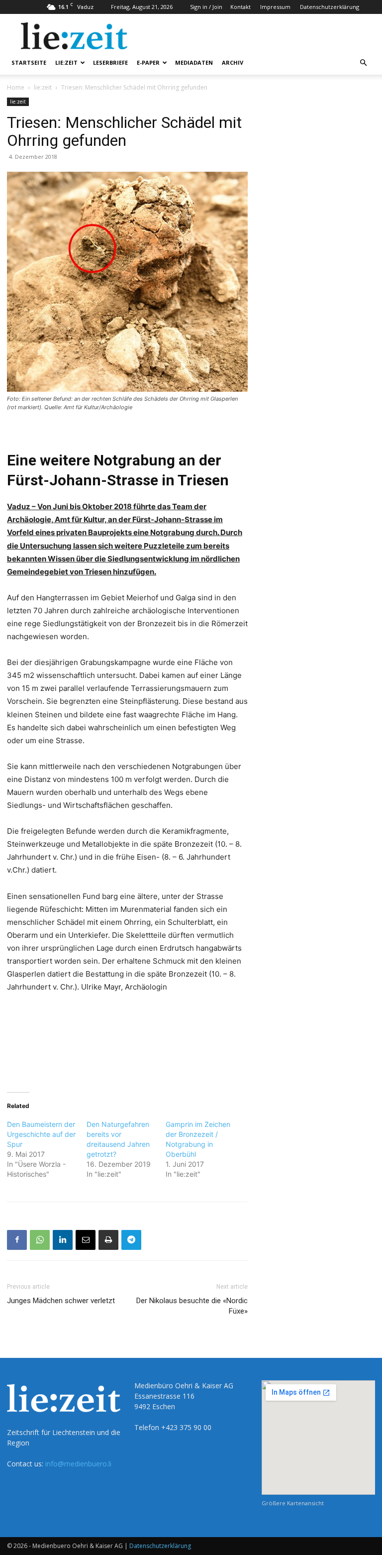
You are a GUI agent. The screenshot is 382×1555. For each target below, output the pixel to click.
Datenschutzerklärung (329, 6)
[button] (363, 63)
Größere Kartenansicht (293, 1503)
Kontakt (240, 6)
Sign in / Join (206, 6)
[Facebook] (17, 1240)
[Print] (108, 1240)
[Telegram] (131, 1240)
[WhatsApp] (40, 1240)
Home (15, 87)
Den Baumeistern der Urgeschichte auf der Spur (41, 1134)
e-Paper (148, 62)
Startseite (28, 62)
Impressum (275, 6)
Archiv (232, 62)
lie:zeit (66, 62)
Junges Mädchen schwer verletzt (61, 1300)
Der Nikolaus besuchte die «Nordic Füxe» (192, 1306)
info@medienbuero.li (78, 1463)
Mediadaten (194, 62)
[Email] (86, 1240)
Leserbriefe (110, 62)
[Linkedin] (63, 1240)
